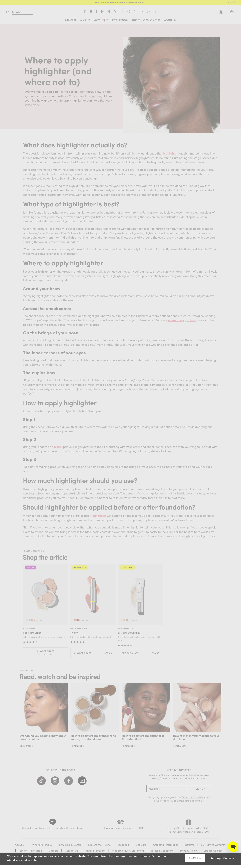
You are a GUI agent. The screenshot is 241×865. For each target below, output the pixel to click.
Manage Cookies (222, 858)
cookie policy (30, 860)
